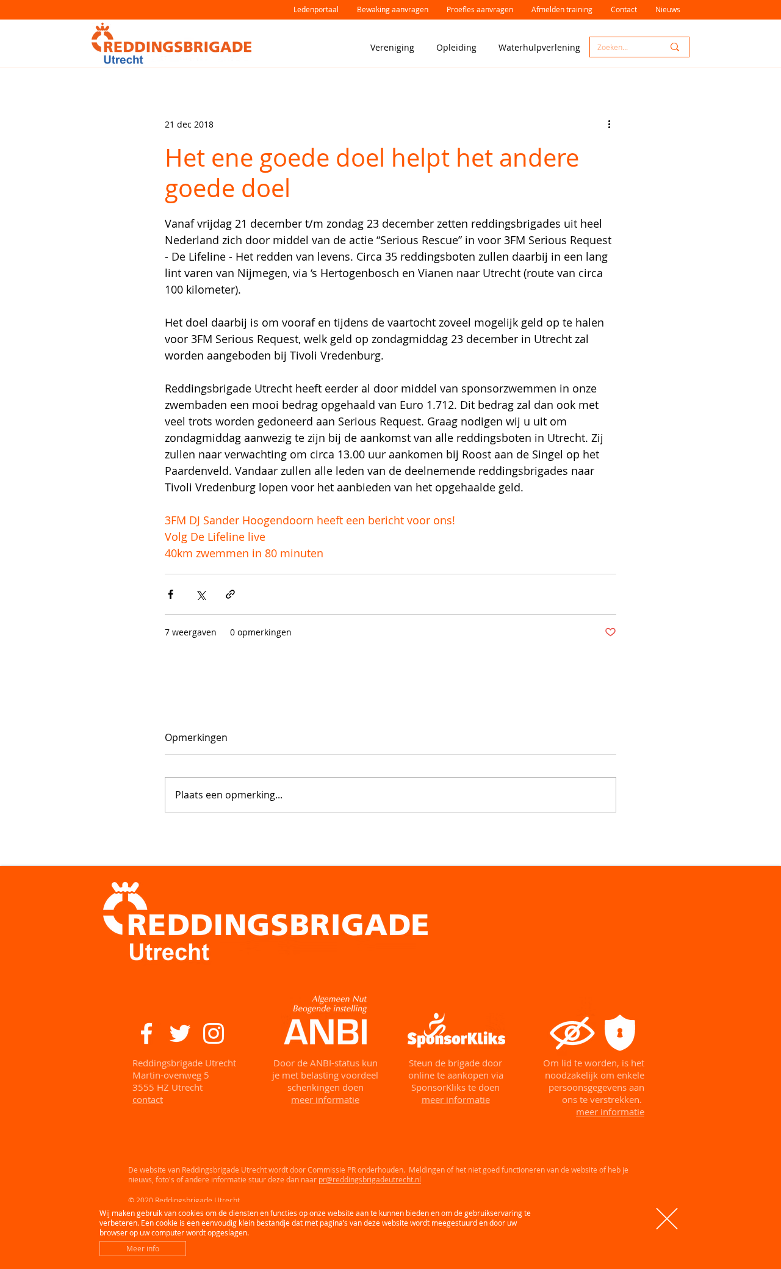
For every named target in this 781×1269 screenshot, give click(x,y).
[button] (667, 1218)
